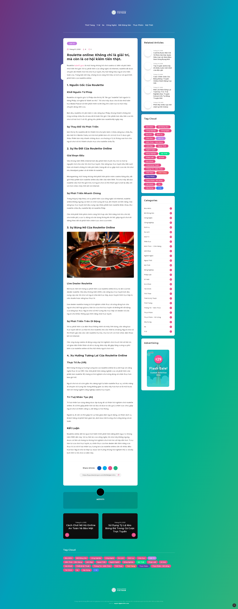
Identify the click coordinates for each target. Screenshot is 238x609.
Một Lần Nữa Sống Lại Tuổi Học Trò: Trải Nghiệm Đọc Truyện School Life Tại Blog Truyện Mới (162, 94)
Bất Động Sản (124, 25)
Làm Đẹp (149, 146)
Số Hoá (161, 157)
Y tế (98, 25)
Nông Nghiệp (151, 153)
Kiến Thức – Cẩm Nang (152, 246)
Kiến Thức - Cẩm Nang (154, 142)
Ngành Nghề (150, 150)
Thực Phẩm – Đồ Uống (152, 317)
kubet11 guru (79, 65)
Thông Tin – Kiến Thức (152, 308)
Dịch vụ (160, 134)
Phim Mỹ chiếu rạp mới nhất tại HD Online (162, 106)
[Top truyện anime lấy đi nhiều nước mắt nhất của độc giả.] (148, 66)
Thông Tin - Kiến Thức (154, 169)
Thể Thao (149, 173)
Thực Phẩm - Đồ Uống (154, 180)
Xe (103, 25)
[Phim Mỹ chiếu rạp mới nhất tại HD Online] (148, 105)
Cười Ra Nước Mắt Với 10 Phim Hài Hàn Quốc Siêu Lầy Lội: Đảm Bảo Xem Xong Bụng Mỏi (162, 56)
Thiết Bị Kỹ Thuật (152, 165)
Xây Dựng (149, 188)
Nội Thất (149, 25)
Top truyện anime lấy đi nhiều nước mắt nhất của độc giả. (162, 68)
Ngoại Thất (162, 146)
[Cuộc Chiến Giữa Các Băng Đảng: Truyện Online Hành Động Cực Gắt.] (148, 77)
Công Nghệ (111, 25)
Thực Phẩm (138, 25)
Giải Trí (72, 43)
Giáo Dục (149, 138)
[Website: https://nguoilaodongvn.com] (100, 504)
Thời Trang (90, 25)
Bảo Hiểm (149, 127)
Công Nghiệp (151, 131)
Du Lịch (149, 134)
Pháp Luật (150, 157)
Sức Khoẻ (149, 161)
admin (100, 499)
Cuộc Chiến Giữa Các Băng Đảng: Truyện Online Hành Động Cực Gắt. (162, 80)
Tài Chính (149, 184)
